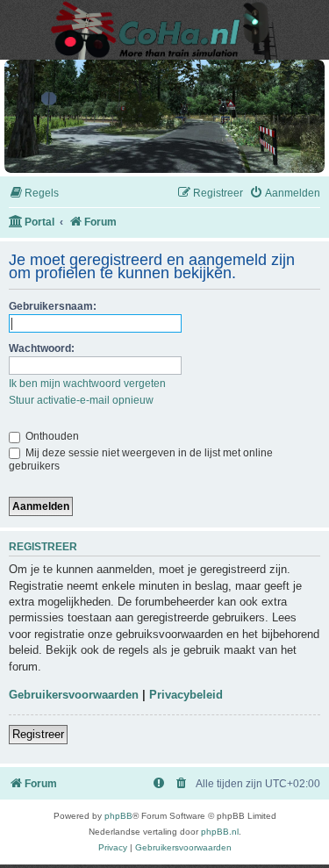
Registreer (38, 734)
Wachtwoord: (42, 348)
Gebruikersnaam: (53, 306)
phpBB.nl (220, 831)
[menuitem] (34, 193)
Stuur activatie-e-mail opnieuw (81, 400)
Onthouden (51, 436)
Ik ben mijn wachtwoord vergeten (87, 383)
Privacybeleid (186, 694)
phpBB (118, 816)
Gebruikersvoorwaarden (74, 694)
